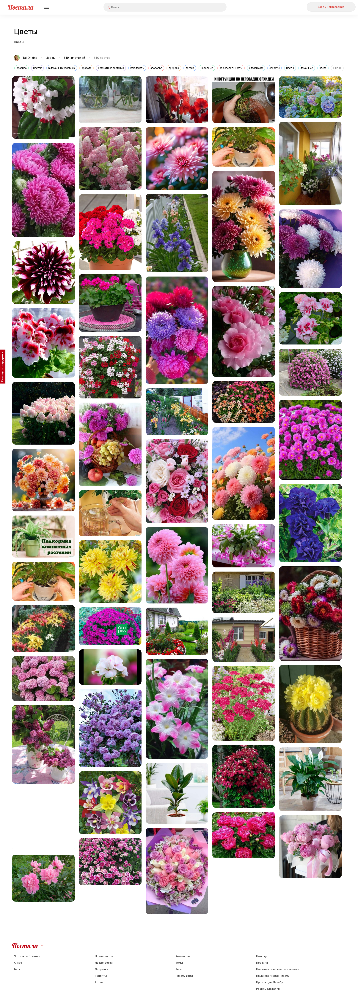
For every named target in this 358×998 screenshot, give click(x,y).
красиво (21, 67)
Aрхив (99, 982)
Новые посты (104, 956)
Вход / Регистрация (331, 6)
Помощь (261, 956)
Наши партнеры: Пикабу (272, 975)
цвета (322, 67)
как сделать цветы (231, 67)
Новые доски (104, 962)
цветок (37, 67)
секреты (274, 67)
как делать (137, 67)
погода (190, 67)
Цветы (50, 58)
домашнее (306, 67)
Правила (262, 962)
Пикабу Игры (184, 975)
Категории (182, 956)
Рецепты (101, 975)
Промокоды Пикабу (269, 982)
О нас (18, 962)
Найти (209, 7)
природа (174, 67)
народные (207, 67)
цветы (290, 67)
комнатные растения (111, 67)
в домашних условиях (61, 67)
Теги (178, 969)
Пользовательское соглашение (277, 969)
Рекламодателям (268, 988)
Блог (17, 969)
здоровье (156, 67)
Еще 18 (337, 67)
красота (86, 67)
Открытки (101, 969)
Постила (20, 7)
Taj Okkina (30, 58)
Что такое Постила (27, 956)
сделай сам (256, 67)
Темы (179, 962)
